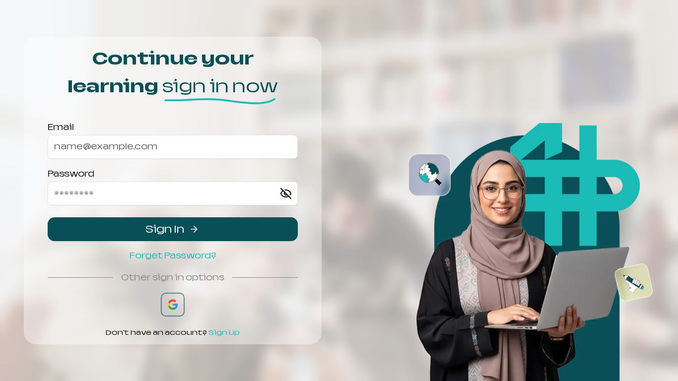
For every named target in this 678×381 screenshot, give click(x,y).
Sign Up (224, 332)
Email (61, 127)
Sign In (164, 229)
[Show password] (286, 193)
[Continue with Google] (173, 305)
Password (71, 174)
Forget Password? (173, 255)
